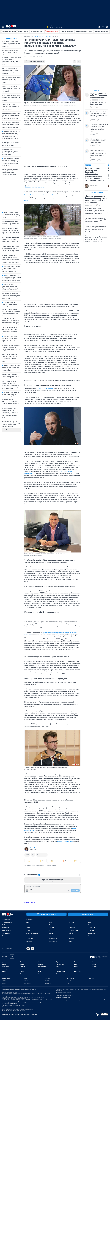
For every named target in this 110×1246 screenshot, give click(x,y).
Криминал (52, 925)
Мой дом (51, 933)
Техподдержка (6, 933)
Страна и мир (92, 927)
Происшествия (73, 930)
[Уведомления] (103, 27)
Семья (70, 941)
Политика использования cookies (64, 995)
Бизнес (28, 925)
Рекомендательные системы (63, 997)
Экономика (91, 933)
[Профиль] (107, 27)
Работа (71, 933)
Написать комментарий (36, 61)
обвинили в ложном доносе (34, 187)
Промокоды (81, 23)
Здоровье (29, 941)
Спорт (90, 922)
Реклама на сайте (7, 922)
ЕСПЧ (27, 854)
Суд (33, 854)
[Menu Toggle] (3, 27)
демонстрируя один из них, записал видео (39, 194)
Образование (53, 941)
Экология (91, 930)
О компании (5, 927)
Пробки (64, 23)
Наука (51, 936)
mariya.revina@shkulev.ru (8, 1010)
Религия (71, 938)
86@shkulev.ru (20, 1001)
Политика (72, 927)
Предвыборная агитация (9, 936)
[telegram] (28, 948)
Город (28, 930)
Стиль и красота (93, 925)
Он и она (71, 922)
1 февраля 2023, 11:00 (29, 57)
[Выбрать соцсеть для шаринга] (79, 61)
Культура (51, 927)
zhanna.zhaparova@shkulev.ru (9, 1008)
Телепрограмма (33, 23)
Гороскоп (48, 23)
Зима (50, 922)
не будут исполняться (65, 841)
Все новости (11, 38)
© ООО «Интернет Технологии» (29, 1014)
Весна (28, 927)
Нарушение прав (41, 854)
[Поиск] (99, 27)
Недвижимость (7, 23)
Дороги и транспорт (32, 933)
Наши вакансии (6, 930)
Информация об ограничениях (63, 992)
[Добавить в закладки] (74, 61)
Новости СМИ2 (29, 902)
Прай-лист (5, 925)
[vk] (32, 948)
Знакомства (17, 23)
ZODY (70, 23)
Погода (24, 23)
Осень (70, 925)
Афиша (42, 23)
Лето (50, 930)
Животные (29, 938)
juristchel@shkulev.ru (41, 1002)
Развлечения (73, 936)
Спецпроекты (92, 936)
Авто (27, 922)
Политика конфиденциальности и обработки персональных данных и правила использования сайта (81, 1000)
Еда (27, 936)
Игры (74, 23)
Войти (30, 891)
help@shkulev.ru (13, 1003)
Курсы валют (57, 23)
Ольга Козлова (35, 848)
